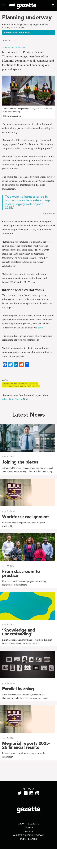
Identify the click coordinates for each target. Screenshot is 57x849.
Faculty (23, 386)
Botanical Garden (9, 383)
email (40, 327)
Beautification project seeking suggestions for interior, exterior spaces (25, 26)
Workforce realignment (25, 517)
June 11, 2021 (9, 40)
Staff (29, 386)
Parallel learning (18, 689)
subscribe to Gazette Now (15, 399)
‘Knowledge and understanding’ (18, 632)
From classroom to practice (21, 573)
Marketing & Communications (28, 835)
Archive (28, 827)
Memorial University (15, 47)
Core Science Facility (10, 386)
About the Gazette (28, 824)
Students (35, 386)
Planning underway (27, 17)
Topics (5, 379)
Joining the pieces (20, 462)
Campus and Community (28, 383)
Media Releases (28, 839)
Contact (28, 831)
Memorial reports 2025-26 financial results (26, 745)
